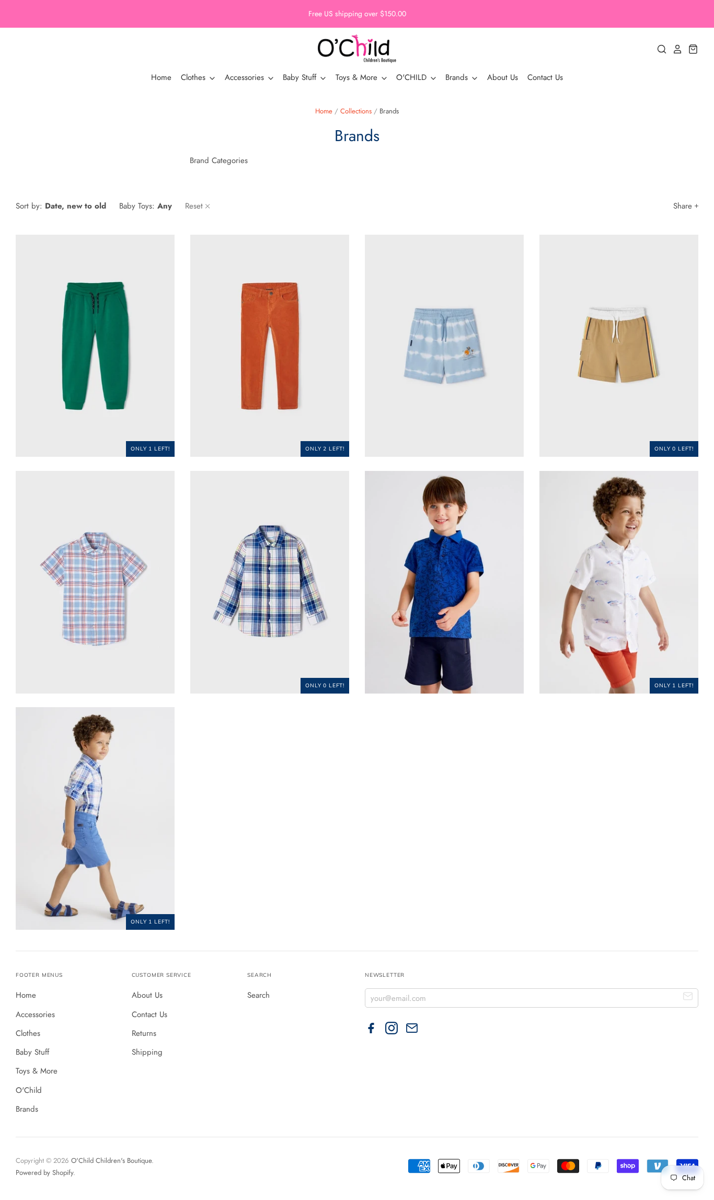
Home (161, 77)
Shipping (147, 1052)
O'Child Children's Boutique (111, 1161)
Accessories (246, 77)
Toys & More (358, 77)
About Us (502, 77)
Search (258, 995)
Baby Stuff (301, 77)
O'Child (29, 1090)
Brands (457, 77)
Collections (356, 111)
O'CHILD (412, 77)
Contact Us (545, 77)
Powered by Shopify (44, 1173)
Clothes (194, 77)
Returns (144, 1033)
